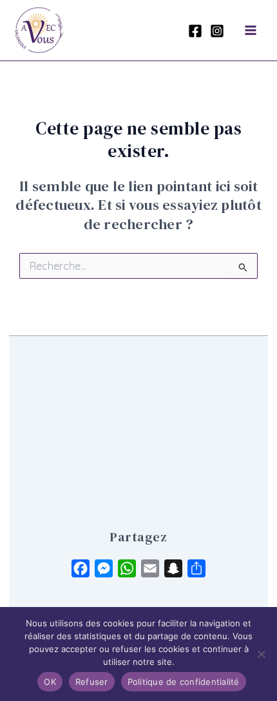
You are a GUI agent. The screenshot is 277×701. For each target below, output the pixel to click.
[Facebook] (195, 31)
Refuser (91, 682)
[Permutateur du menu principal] (250, 30)
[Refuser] (260, 654)
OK (50, 682)
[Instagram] (217, 31)
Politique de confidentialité (184, 682)
